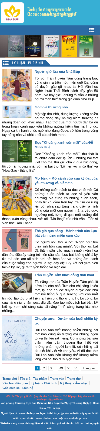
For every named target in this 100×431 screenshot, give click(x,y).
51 (76, 368)
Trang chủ (10, 378)
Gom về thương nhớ (51, 107)
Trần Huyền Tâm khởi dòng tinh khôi (64, 275)
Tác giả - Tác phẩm (33, 378)
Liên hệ (27, 388)
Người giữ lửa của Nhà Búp (57, 71)
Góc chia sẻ (11, 388)
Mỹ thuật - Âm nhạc (74, 383)
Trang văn (57, 378)
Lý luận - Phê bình (44, 383)
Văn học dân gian (15, 383)
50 (68, 368)
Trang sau (89, 368)
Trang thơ (74, 378)
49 (61, 368)
